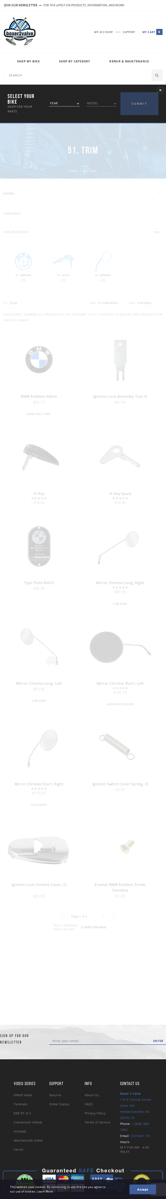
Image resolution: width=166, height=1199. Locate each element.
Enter (158, 1041)
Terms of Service (97, 1122)
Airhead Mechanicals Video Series (28, 1140)
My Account (103, 32)
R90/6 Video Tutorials (23, 1099)
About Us (92, 1095)
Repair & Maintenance (129, 61)
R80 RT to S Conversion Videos (28, 1117)
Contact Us (140, 1135)
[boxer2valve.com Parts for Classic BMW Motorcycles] (19, 32)
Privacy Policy (95, 1113)
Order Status (59, 1104)
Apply (139, 95)
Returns (55, 1095)
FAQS (89, 1104)
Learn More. (45, 1191)
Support (129, 32)
